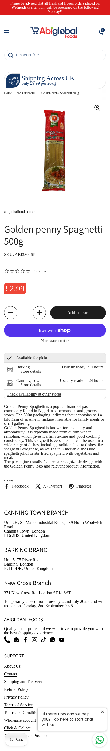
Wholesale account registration (30, 720)
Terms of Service (18, 705)
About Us (12, 666)
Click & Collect (17, 728)
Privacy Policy (16, 697)
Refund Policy (16, 689)
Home (8, 93)
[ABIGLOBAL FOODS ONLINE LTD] (53, 32)
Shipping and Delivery (23, 681)
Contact (10, 674)
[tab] (28, 371)
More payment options (55, 340)
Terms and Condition (22, 712)
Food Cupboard (25, 93)
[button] (100, 32)
